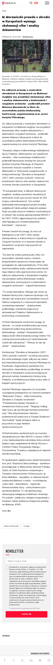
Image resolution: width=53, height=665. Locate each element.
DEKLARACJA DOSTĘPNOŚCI (40, 653)
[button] (50, 636)
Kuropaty (27, 526)
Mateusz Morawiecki (11, 526)
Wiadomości (27, 36)
